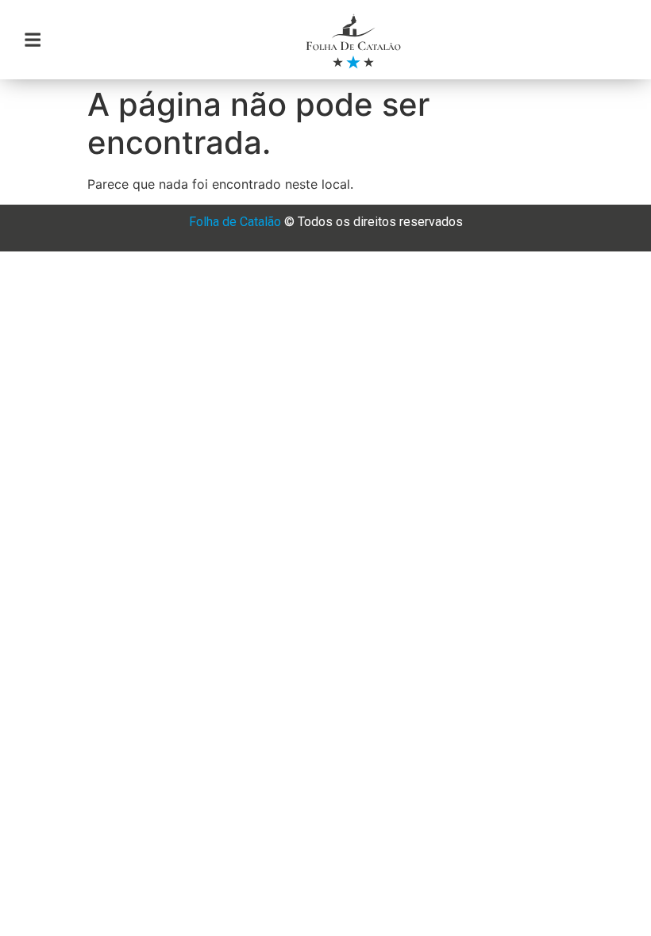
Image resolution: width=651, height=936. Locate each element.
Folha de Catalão (235, 221)
